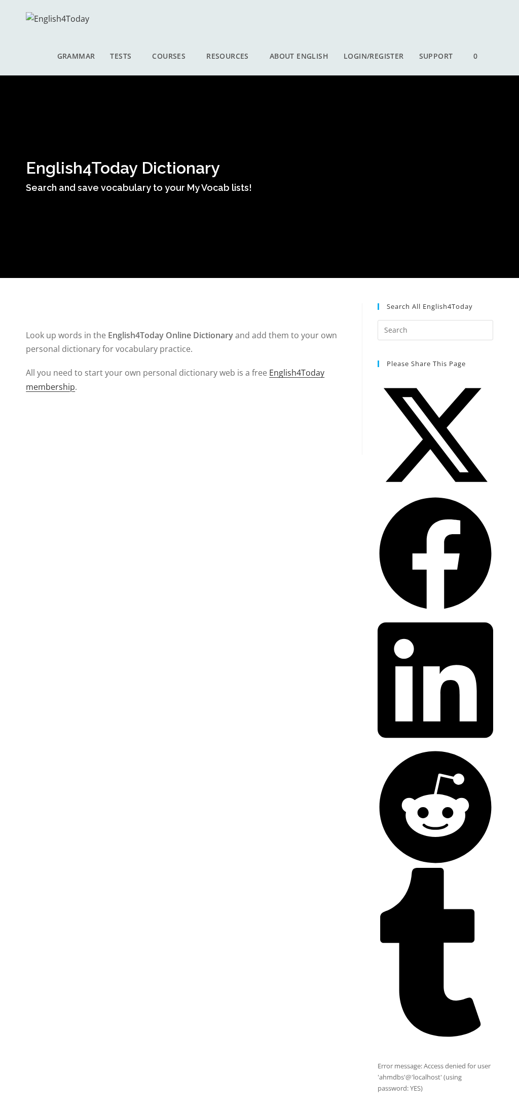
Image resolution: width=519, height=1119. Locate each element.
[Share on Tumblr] (435, 1034)
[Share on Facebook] (435, 608)
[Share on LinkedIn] (435, 743)
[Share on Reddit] (435, 862)
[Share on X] (435, 490)
